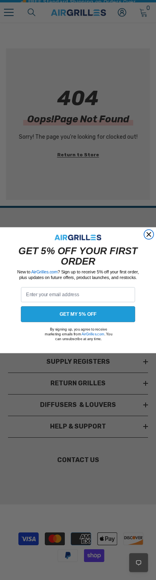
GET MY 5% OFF (78, 314)
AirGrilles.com (44, 271)
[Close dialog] (149, 234)
